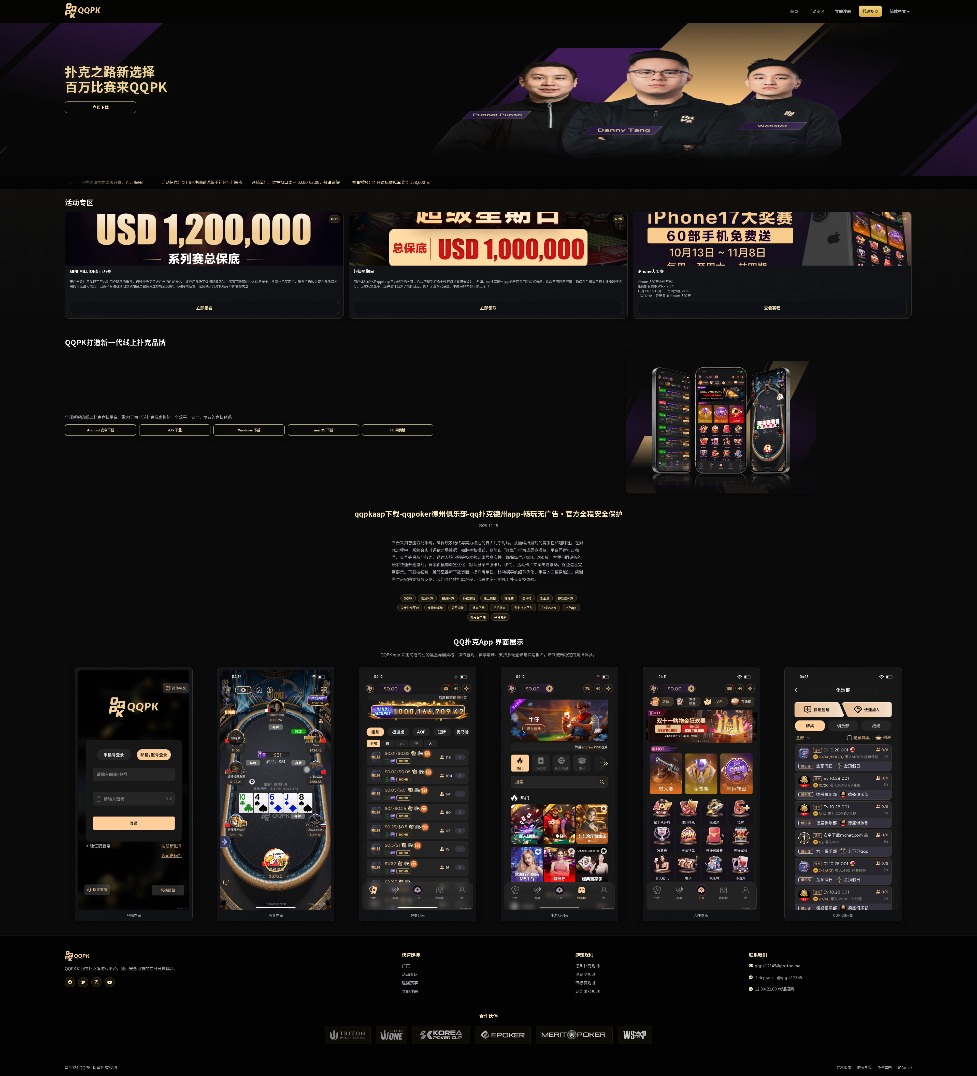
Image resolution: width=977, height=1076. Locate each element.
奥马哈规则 (585, 974)
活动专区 (816, 11)
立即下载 (100, 107)
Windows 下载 (249, 430)
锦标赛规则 (585, 983)
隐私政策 (844, 1067)
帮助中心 (905, 1067)
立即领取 (488, 308)
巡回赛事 (410, 983)
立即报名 (204, 308)
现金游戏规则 (587, 991)
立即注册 (843, 11)
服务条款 (864, 1067)
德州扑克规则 (587, 966)
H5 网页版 (397, 430)
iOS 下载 (175, 430)
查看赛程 (772, 308)
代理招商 (870, 11)
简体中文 (898, 11)
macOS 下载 (323, 430)
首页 (794, 11)
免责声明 (885, 1067)
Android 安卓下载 (100, 430)
